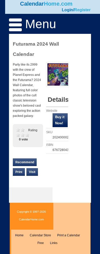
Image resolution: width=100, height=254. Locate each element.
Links (53, 243)
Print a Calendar (68, 235)
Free (40, 243)
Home (19, 235)
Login (67, 10)
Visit (32, 172)
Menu (39, 24)
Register (82, 10)
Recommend (24, 162)
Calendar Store (40, 235)
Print (18, 172)
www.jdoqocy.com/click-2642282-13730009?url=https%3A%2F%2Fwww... (60, 120)
